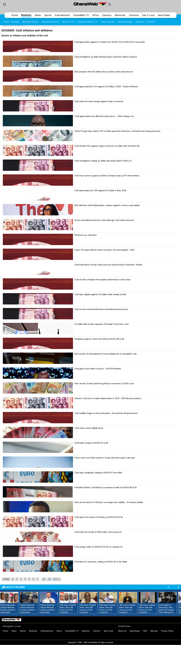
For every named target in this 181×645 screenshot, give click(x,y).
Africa (95, 15)
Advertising (135, 631)
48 (44, 579)
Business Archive (30, 22)
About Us (122, 631)
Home (14, 15)
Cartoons (134, 15)
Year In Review (108, 22)
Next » (56, 579)
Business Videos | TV (88, 22)
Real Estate (164, 15)
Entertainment (62, 15)
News (38, 15)
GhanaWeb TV (81, 15)
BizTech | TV (69, 22)
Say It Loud (148, 15)
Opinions (106, 15)
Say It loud (108, 631)
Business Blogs (125, 22)
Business (26, 15)
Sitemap (154, 631)
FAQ (145, 631)
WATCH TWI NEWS (15, 587)
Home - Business (11, 22)
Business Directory (50, 22)
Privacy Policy (167, 631)
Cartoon (96, 631)
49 (49, 579)
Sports (47, 15)
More (150, 22)
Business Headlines (145, 22)
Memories (120, 15)
